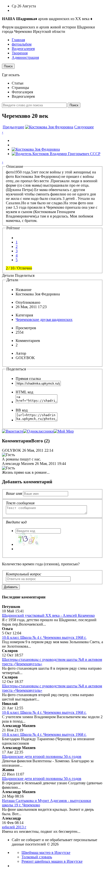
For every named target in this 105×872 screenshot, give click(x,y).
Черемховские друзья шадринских (44, 319)
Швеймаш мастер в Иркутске (45, 852)
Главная (18, 40)
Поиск (8, 66)
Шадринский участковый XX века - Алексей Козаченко (48, 615)
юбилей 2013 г (14, 827)
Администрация (25, 57)
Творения (20, 53)
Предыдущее (13, 127)
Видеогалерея (23, 49)
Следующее (84, 127)
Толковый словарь (36, 857)
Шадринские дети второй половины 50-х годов (41, 756)
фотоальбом (22, 44)
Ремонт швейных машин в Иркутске (52, 861)
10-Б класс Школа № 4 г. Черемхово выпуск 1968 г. (44, 637)
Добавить (11, 587)
